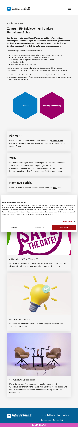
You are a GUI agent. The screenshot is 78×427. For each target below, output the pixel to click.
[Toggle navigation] (69, 8)
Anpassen (38, 227)
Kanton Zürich (57, 140)
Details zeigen (67, 221)
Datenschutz (58, 420)
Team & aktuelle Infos (50, 415)
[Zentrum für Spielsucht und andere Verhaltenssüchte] (18, 9)
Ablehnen (14, 227)
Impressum (46, 420)
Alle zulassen (63, 227)
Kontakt (65, 415)
